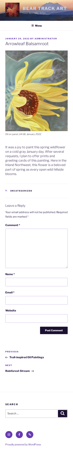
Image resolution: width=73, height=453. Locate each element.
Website (10, 310)
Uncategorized (21, 191)
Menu (38, 25)
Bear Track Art (45, 8)
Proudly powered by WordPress (23, 444)
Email (9, 292)
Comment (12, 225)
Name (10, 274)
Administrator (46, 38)
